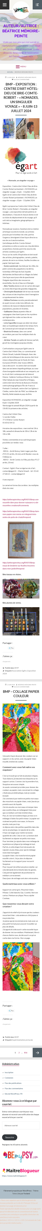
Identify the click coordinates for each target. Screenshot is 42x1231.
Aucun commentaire (21, 79)
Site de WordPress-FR (13, 1094)
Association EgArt (19, 671)
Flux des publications (13, 1083)
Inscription (9, 1072)
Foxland (27, 1193)
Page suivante (37, 1052)
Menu (23, 66)
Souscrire (9, 1137)
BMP (16, 668)
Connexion (9, 1078)
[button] (4, 972)
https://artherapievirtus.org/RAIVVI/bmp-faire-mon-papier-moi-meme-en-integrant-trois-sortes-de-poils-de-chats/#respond (21, 514)
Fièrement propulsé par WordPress (18, 1190)
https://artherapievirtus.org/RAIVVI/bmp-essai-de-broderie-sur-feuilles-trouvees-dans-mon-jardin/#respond (19, 566)
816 (26, 1052)
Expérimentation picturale (22, 1040)
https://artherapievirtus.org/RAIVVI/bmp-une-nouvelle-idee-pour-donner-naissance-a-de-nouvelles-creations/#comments (21, 503)
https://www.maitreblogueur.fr (14, 1176)
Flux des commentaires (14, 1088)
